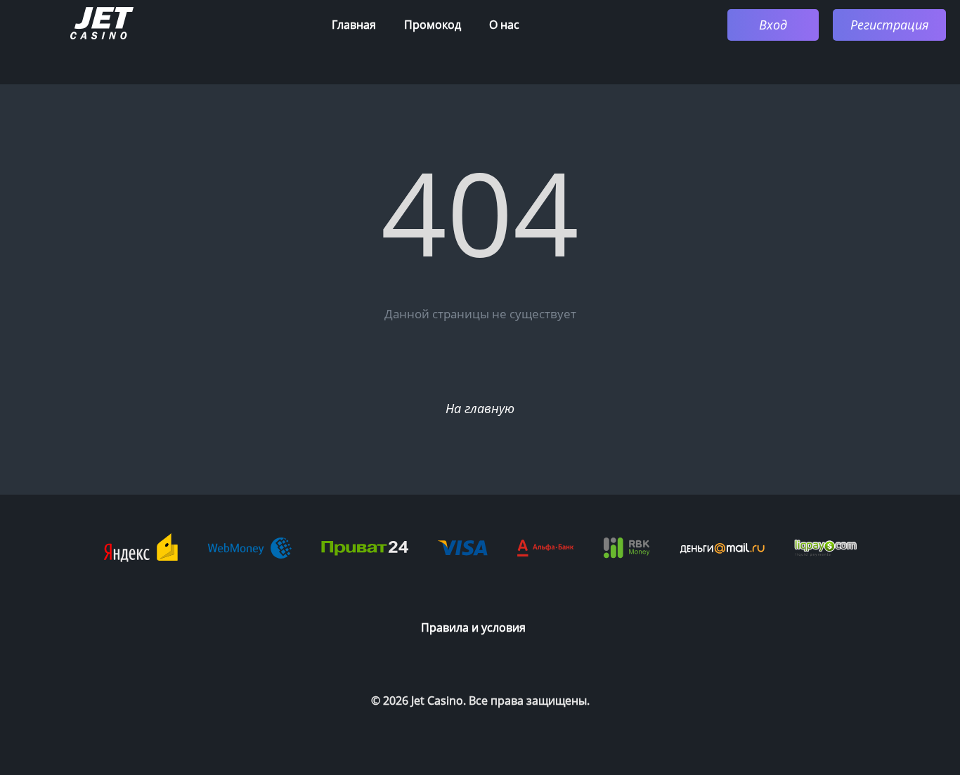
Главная (354, 24)
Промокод (432, 24)
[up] (907, 669)
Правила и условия (473, 627)
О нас (504, 24)
